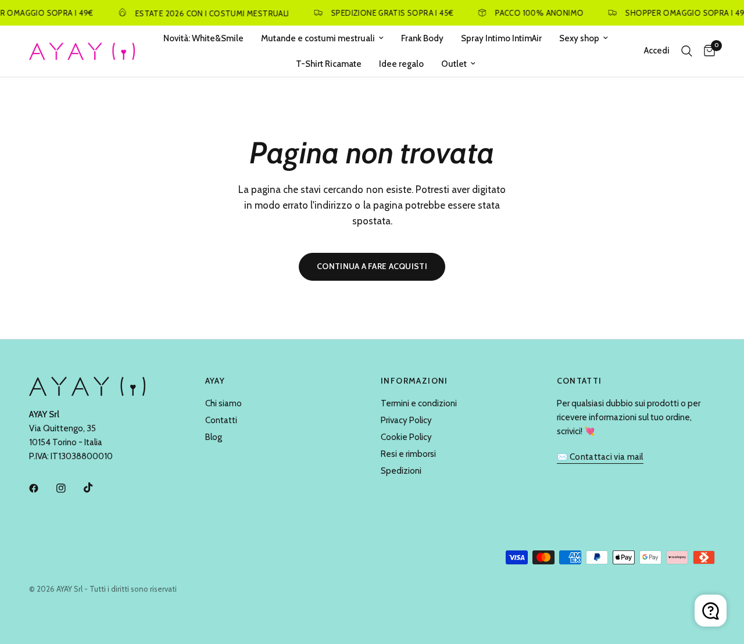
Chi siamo (223, 403)
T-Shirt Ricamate (329, 64)
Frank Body (422, 38)
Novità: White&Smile (203, 38)
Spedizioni (401, 471)
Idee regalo (401, 64)
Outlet (454, 64)
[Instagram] (69, 488)
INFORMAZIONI (414, 381)
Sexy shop (579, 38)
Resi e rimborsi (408, 454)
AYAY (215, 381)
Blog (213, 437)
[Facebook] (42, 488)
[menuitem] (203, 38)
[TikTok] (96, 487)
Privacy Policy (406, 420)
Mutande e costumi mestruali (318, 38)
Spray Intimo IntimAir (501, 38)
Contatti (221, 420)
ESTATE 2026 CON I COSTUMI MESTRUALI (208, 13)
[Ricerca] (686, 51)
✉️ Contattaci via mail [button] (600, 457)
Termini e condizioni (419, 403)
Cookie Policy (406, 437)
